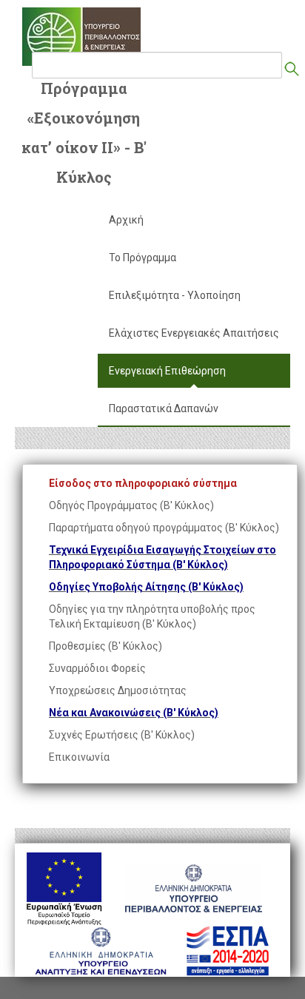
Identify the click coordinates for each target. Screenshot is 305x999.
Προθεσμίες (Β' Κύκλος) (105, 646)
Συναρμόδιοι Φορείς (97, 668)
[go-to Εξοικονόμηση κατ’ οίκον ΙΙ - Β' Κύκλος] (81, 36)
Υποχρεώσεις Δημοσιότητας (118, 690)
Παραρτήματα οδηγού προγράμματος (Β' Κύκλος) (164, 528)
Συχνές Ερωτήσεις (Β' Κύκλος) (122, 735)
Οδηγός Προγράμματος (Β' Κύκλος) (131, 505)
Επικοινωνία (79, 757)
